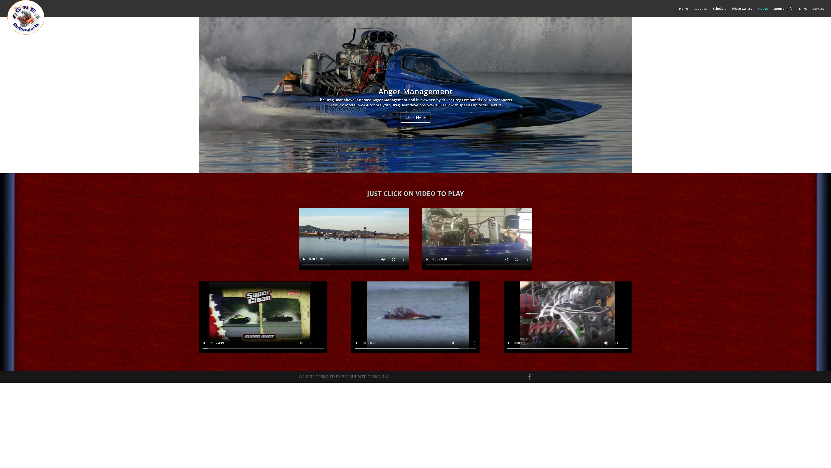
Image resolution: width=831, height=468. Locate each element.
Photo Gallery (742, 9)
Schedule (719, 9)
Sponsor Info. (783, 9)
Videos (763, 9)
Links (803, 9)
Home (683, 9)
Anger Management (415, 91)
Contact (818, 9)
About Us (700, 9)
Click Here (415, 117)
